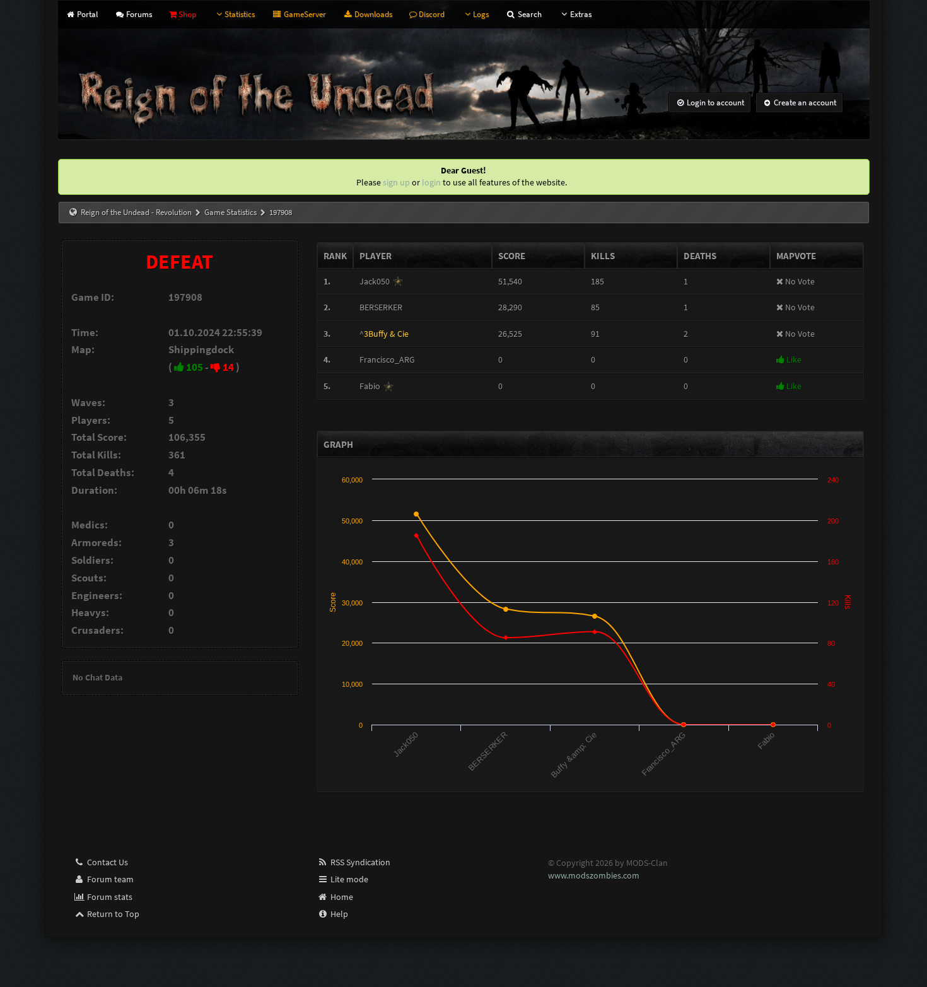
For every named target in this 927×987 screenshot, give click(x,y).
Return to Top (112, 914)
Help (338, 914)
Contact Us (106, 862)
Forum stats (108, 896)
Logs (481, 14)
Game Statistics (230, 212)
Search (528, 14)
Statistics (239, 14)
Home (341, 896)
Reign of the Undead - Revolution (136, 212)
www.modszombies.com (593, 875)
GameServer (303, 14)
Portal (86, 14)
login (431, 182)
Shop (186, 14)
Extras (581, 14)
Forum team (109, 879)
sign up (396, 182)
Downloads (372, 14)
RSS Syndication (359, 862)
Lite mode (348, 879)
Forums (138, 14)
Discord (431, 14)
